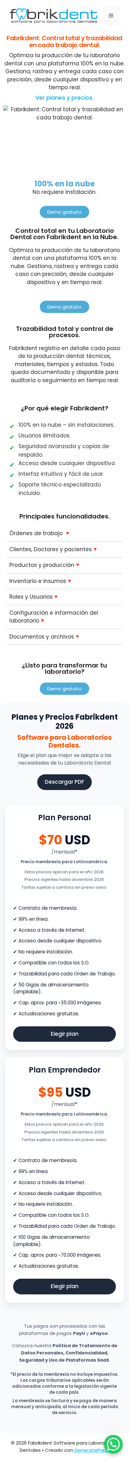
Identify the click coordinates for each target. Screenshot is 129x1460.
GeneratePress (92, 1450)
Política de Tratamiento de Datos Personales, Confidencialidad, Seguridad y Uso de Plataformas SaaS (68, 1352)
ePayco (99, 1333)
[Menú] (111, 15)
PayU (79, 1333)
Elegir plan (65, 1034)
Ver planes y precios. (64, 98)
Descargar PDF (64, 782)
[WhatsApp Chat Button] (113, 1444)
